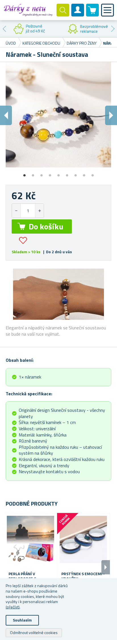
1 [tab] (24, 173)
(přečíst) (13, 607)
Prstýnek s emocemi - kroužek (83, 576)
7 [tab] (75, 173)
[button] (39, 211)
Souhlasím (22, 620)
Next (112, 29)
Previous (4, 29)
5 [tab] (58, 173)
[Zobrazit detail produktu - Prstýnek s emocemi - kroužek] (83, 539)
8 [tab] (84, 173)
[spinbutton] (28, 211)
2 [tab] (33, 173)
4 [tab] (50, 173)
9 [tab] (92, 173)
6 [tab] (67, 173)
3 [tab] (41, 173)
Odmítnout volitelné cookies (34, 632)
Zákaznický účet (77, 14)
